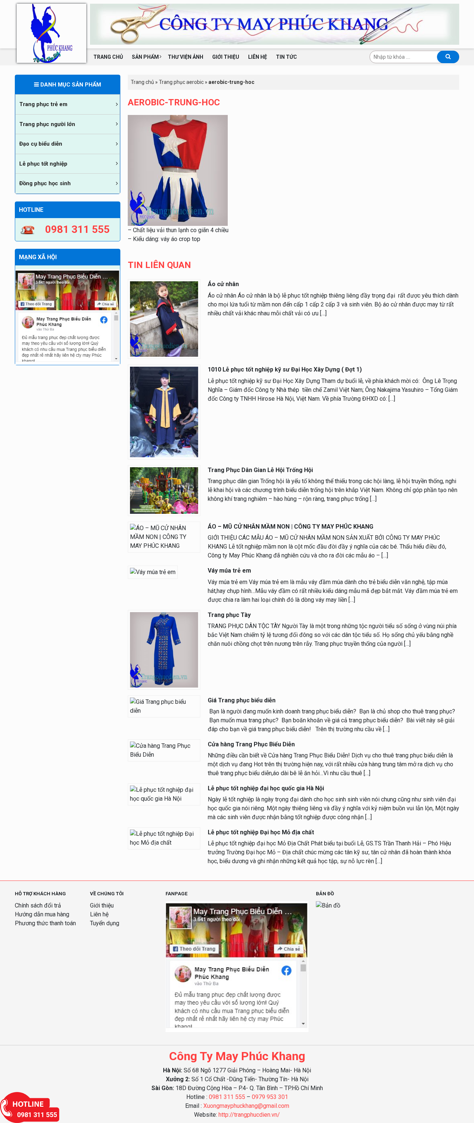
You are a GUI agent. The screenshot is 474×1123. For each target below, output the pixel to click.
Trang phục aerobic (181, 82)
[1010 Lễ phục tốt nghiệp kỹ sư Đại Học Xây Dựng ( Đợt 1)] (164, 411)
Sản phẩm (145, 57)
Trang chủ (108, 57)
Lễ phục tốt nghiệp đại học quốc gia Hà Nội (266, 788)
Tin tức (286, 57)
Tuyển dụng (104, 923)
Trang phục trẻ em (43, 104)
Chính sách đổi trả (38, 905)
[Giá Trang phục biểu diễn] (164, 705)
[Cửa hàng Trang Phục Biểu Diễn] (164, 749)
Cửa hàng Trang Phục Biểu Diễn (251, 744)
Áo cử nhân (223, 284)
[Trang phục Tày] (164, 649)
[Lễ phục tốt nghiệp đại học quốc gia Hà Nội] (164, 793)
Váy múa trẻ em (229, 570)
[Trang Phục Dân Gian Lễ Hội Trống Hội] (164, 489)
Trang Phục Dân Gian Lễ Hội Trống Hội (260, 470)
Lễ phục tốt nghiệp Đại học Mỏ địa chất (261, 832)
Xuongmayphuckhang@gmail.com (246, 1105)
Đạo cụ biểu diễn (40, 143)
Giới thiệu (225, 57)
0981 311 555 (227, 1096)
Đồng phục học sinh (45, 183)
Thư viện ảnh (185, 57)
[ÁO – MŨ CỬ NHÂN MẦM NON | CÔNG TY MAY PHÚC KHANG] (164, 536)
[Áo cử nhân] (164, 318)
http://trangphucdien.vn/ (249, 1114)
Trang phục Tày (229, 614)
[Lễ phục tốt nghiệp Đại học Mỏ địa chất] (164, 837)
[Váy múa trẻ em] (153, 572)
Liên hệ (257, 57)
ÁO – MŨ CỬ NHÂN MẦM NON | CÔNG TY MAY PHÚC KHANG (290, 526)
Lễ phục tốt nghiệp (43, 163)
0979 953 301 (270, 1096)
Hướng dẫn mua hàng (42, 914)
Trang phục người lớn (47, 124)
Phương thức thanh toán (45, 923)
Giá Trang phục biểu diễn (242, 700)
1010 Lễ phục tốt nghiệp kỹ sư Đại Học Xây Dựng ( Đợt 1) (285, 369)
